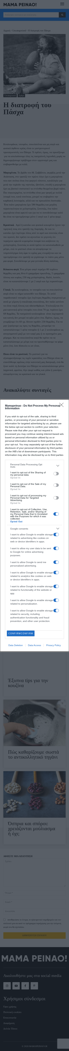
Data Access (34, 645)
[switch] (56, 473)
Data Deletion (15, 645)
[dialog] (34, 525)
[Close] (62, 406)
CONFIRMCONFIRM (20, 633)
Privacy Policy (53, 645)
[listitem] (34, 465)
